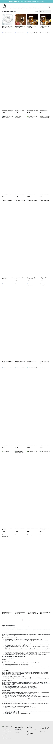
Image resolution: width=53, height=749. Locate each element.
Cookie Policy (17, 733)
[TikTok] (48, 727)
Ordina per (36, 11)
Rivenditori (38, 7)
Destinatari (34, 7)
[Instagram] (43, 727)
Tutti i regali (20, 7)
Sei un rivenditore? (30, 734)
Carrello (28, 731)
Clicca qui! (42, 1)
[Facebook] (41, 727)
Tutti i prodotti (29, 727)
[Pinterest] (46, 727)
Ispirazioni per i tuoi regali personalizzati (32, 729)
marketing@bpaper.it (19, 727)
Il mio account (30, 733)
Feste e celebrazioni (27, 7)
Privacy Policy (17, 732)
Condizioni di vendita (19, 730)
